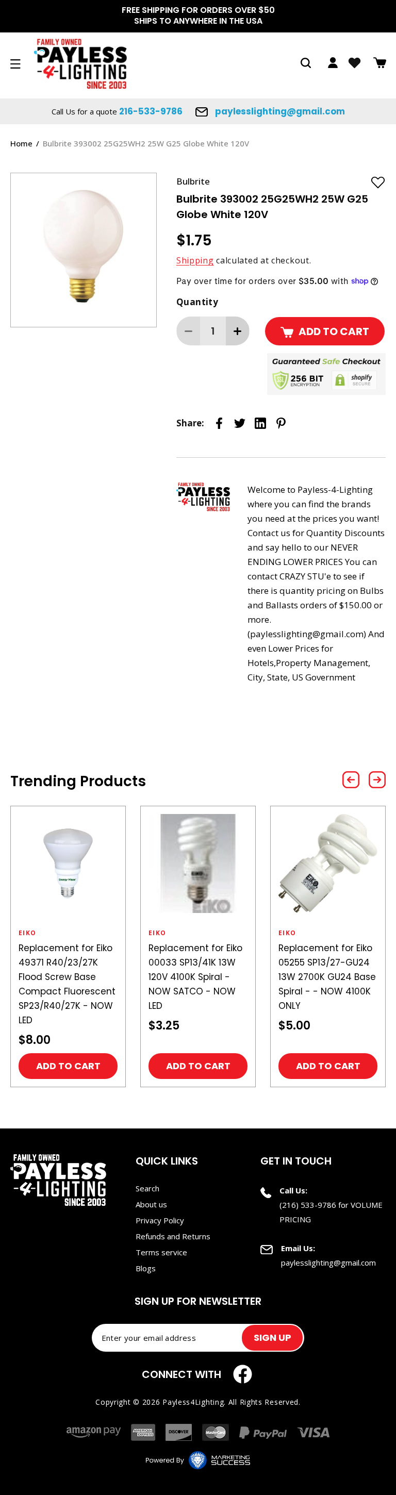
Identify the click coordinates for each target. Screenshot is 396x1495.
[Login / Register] (333, 62)
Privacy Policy (160, 1220)
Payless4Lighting (193, 1402)
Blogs (146, 1268)
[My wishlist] (354, 63)
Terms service (161, 1252)
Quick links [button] (167, 1161)
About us (151, 1204)
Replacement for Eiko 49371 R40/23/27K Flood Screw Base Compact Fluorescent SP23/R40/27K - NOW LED (67, 984)
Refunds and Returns (173, 1236)
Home (21, 143)
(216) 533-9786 (307, 1205)
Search (147, 1188)
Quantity (197, 302)
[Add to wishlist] (378, 182)
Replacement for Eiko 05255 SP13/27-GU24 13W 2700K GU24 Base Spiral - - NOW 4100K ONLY (327, 977)
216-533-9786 (151, 111)
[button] (306, 63)
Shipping (195, 260)
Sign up (272, 1337)
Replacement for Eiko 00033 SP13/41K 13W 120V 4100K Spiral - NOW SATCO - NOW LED (195, 977)
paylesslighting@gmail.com (279, 111)
